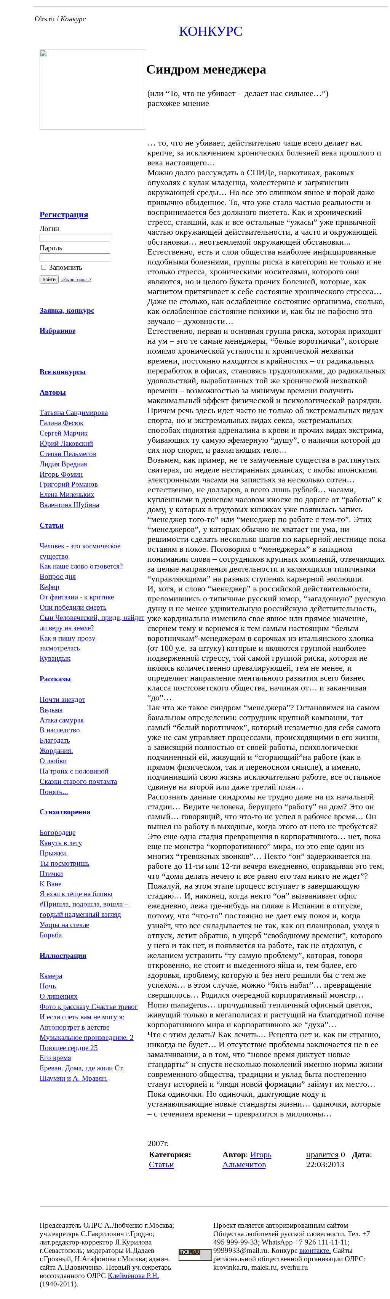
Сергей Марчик (64, 433)
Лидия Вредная (63, 464)
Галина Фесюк (61, 423)
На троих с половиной (74, 771)
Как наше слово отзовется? (81, 566)
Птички (51, 874)
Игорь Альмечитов (247, 1159)
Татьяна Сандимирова (74, 412)
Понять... (54, 792)
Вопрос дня (58, 576)
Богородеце (57, 832)
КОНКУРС (211, 31)
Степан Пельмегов (68, 454)
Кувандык (55, 658)
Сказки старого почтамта (78, 781)
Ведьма (51, 710)
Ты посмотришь (65, 863)
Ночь (48, 986)
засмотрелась (60, 648)
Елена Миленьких (67, 494)
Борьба (51, 935)
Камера (51, 976)
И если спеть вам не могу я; (82, 1017)
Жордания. (56, 750)
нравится (322, 1154)
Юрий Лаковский (66, 443)
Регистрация (64, 214)
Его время (55, 1058)
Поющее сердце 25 (69, 1048)
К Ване (50, 884)
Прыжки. (54, 853)
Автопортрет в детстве (74, 1027)
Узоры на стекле (64, 925)
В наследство (60, 730)
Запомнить (64, 267)
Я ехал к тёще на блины (76, 894)
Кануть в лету (61, 843)
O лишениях (59, 996)
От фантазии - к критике (77, 597)
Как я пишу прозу (68, 638)
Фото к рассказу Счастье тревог (89, 1007)
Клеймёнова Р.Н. (133, 1276)
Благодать (55, 740)
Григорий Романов (69, 484)
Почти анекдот (62, 699)
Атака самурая (62, 720)
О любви (53, 761)
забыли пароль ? (76, 279)
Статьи (161, 1164)
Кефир (49, 587)
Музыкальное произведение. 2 (87, 1037)
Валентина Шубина (69, 505)
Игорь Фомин (61, 474)
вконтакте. (315, 1250)
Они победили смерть (73, 607)
